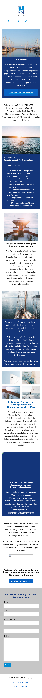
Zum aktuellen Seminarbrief (21, 581)
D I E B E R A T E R (20, 21)
